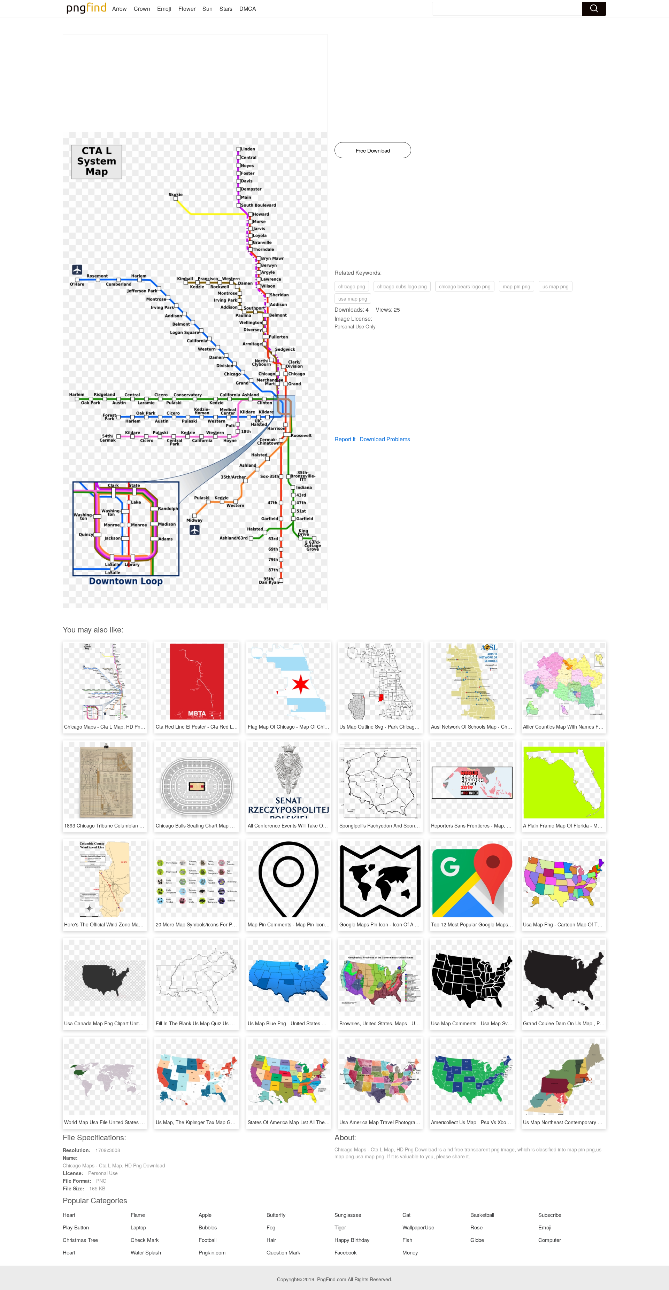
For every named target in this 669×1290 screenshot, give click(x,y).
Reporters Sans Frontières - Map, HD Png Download (489, 825)
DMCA (247, 9)
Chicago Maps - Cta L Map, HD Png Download (115, 726)
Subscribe (549, 1214)
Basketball (482, 1214)
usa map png (352, 298)
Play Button (76, 1227)
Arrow (119, 9)
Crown (142, 9)
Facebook (345, 1252)
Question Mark (283, 1252)
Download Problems (385, 439)
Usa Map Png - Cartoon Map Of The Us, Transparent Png (586, 924)
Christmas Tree (80, 1239)
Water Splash (146, 1252)
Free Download (373, 150)
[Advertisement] (195, 83)
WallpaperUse (418, 1227)
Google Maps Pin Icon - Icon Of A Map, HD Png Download (403, 924)
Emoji (164, 9)
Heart (69, 1214)
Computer (549, 1239)
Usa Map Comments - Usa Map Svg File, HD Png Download (497, 1023)
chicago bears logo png (465, 286)
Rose (476, 1227)
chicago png (351, 286)
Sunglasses (347, 1214)
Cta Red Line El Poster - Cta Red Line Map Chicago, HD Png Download (234, 726)
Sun (207, 9)
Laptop (138, 1227)
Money (410, 1252)
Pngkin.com (212, 1252)
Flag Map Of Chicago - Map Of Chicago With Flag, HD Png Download (324, 726)
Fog (271, 1227)
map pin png (516, 286)
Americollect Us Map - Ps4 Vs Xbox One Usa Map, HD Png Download (507, 1122)
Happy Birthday (352, 1239)
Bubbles (208, 1227)
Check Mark (145, 1239)
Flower (186, 9)
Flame (138, 1214)
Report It (344, 439)
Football (207, 1239)
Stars (226, 9)
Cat (406, 1214)
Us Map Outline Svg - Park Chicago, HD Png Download (400, 726)
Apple (205, 1214)
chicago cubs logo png (402, 286)
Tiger (340, 1227)
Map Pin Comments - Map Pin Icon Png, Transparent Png (311, 924)
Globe (477, 1239)
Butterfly (276, 1214)
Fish (407, 1239)
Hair (271, 1239)
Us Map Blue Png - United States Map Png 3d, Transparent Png (318, 1023)
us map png (556, 286)
